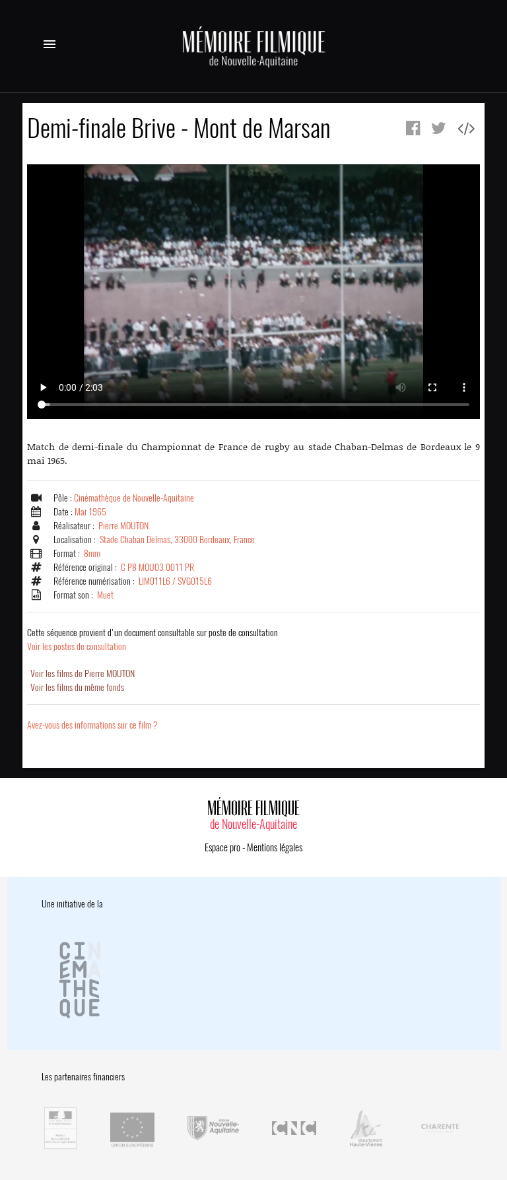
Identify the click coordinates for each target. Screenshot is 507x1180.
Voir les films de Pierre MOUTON (82, 673)
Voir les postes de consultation (152, 639)
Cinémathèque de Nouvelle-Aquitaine (134, 498)
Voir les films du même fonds (77, 687)
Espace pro (222, 847)
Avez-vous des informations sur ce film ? (92, 725)
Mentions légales (274, 847)
